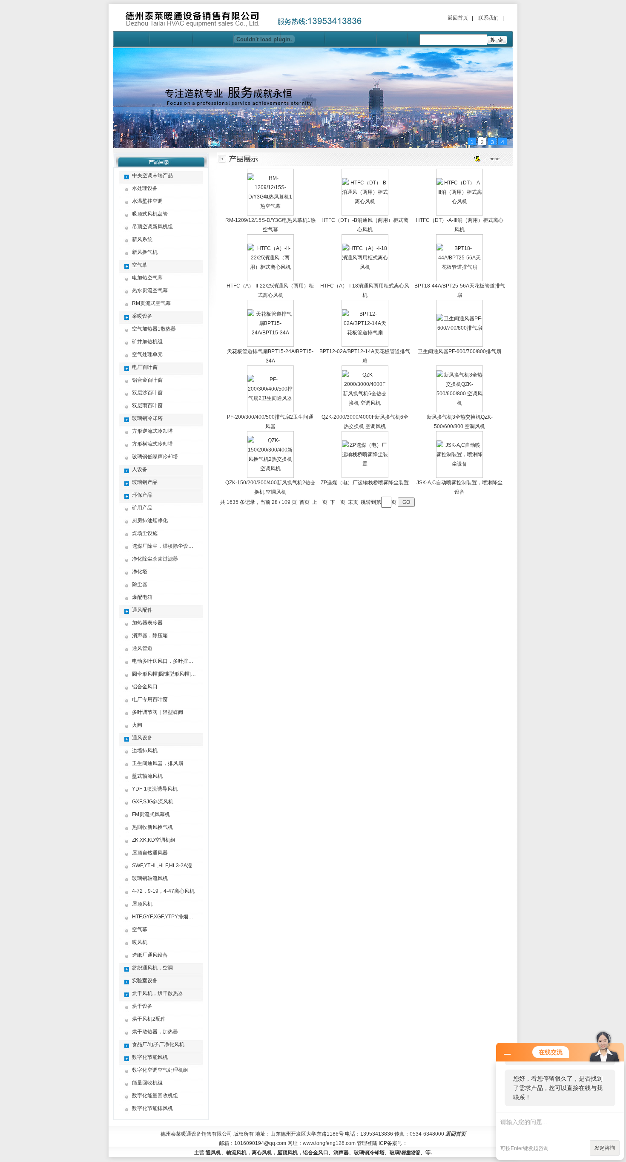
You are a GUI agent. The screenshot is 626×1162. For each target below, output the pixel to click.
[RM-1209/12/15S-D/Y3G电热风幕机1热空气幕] (270, 206)
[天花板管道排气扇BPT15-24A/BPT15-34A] (270, 333)
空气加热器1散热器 (154, 329)
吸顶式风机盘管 (150, 214)
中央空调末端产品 (152, 175)
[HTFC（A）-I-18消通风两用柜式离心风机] (365, 267)
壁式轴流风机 (147, 776)
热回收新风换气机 (152, 827)
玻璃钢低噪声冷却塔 (155, 457)
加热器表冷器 (147, 623)
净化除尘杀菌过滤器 (155, 559)
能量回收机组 (147, 1083)
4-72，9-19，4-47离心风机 (163, 891)
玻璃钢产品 (145, 482)
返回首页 (458, 18)
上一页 (319, 502)
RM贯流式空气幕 (151, 303)
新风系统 (142, 239)
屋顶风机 (142, 904)
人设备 (139, 469)
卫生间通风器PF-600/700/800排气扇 (459, 351)
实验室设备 (145, 981)
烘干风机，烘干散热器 (157, 993)
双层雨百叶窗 (147, 405)
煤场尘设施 (145, 533)
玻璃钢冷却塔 (147, 418)
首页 (304, 502)
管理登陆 (367, 1143)
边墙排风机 (145, 751)
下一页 (337, 502)
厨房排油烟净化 (150, 520)
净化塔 (139, 572)
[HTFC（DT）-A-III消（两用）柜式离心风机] (459, 201)
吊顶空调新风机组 (152, 227)
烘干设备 (142, 1006)
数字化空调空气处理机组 (160, 1070)
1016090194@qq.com (260, 1143)
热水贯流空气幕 (150, 290)
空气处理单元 (147, 354)
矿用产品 (142, 508)
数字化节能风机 (150, 1057)
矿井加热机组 (147, 342)
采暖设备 (142, 316)
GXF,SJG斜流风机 (152, 802)
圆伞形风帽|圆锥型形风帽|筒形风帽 (171, 674)
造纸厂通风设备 (150, 955)
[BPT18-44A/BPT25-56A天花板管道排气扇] (459, 267)
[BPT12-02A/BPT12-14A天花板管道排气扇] (365, 333)
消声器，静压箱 (150, 636)
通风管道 (142, 648)
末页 (353, 502)
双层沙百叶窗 (147, 393)
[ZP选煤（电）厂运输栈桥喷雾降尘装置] (365, 464)
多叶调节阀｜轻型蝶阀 (157, 712)
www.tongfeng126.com (329, 1143)
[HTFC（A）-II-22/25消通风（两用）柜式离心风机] (270, 267)
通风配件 (142, 610)
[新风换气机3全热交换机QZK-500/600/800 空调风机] (459, 403)
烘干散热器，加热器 (155, 1032)
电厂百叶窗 (145, 367)
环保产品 (142, 495)
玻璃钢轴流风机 (150, 878)
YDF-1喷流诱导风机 (155, 789)
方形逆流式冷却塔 (152, 431)
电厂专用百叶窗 (150, 699)
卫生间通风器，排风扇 (157, 763)
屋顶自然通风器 (150, 853)
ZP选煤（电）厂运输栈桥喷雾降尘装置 (365, 483)
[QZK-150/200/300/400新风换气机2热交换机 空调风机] (270, 469)
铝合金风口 (145, 687)
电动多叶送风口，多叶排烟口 (165, 661)
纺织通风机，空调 (152, 968)
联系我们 (488, 18)
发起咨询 (604, 1148)
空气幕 (139, 265)
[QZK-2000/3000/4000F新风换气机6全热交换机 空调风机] (365, 403)
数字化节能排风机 (152, 1108)
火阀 (137, 725)
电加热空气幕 (147, 278)
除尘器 (139, 584)
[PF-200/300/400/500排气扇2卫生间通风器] (270, 398)
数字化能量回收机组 (155, 1096)
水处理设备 (145, 188)
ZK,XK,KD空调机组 (153, 840)
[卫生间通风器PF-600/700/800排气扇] (459, 328)
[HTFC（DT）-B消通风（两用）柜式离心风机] (365, 201)
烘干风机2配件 (149, 1019)
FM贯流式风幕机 (151, 814)
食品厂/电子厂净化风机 (158, 1044)
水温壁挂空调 (147, 201)
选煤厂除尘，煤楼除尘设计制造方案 (173, 546)
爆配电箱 (142, 597)
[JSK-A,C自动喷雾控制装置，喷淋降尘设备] (459, 464)
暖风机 (139, 942)
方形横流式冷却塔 (152, 444)
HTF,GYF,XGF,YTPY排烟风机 (165, 917)
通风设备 (142, 738)
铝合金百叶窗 (147, 380)
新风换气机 (145, 252)
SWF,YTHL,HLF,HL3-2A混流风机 (169, 866)
